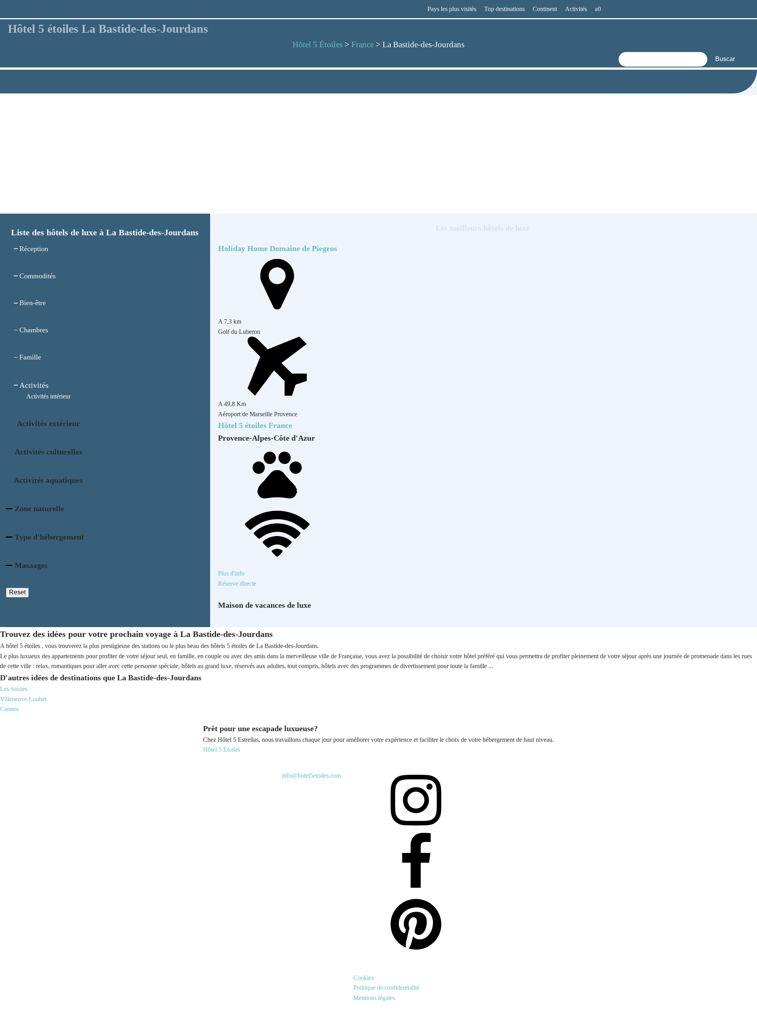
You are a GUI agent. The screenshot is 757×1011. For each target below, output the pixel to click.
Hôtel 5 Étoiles (221, 749)
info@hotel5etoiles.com (311, 775)
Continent (545, 9)
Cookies (363, 977)
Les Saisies (14, 688)
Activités (576, 9)
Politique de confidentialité (386, 987)
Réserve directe (237, 583)
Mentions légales (374, 997)
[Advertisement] (378, 154)
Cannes (9, 709)
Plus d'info (231, 573)
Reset (17, 592)
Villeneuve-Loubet (23, 699)
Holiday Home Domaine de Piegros (277, 248)
